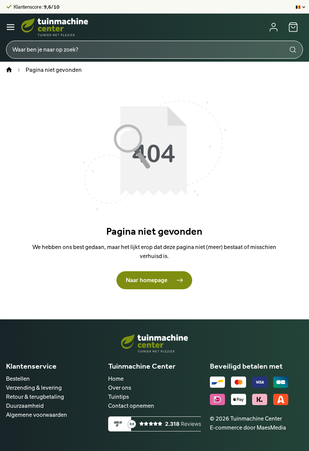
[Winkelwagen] (293, 27)
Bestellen (18, 378)
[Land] (301, 7)
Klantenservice (31, 366)
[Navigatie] (10, 27)
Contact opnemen (131, 405)
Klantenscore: (37, 6)
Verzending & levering (34, 387)
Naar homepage (147, 280)
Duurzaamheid (25, 405)
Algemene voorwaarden (36, 415)
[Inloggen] (273, 27)
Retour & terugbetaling (35, 396)
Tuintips (118, 396)
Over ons (119, 387)
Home (116, 378)
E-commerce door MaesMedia (248, 427)
